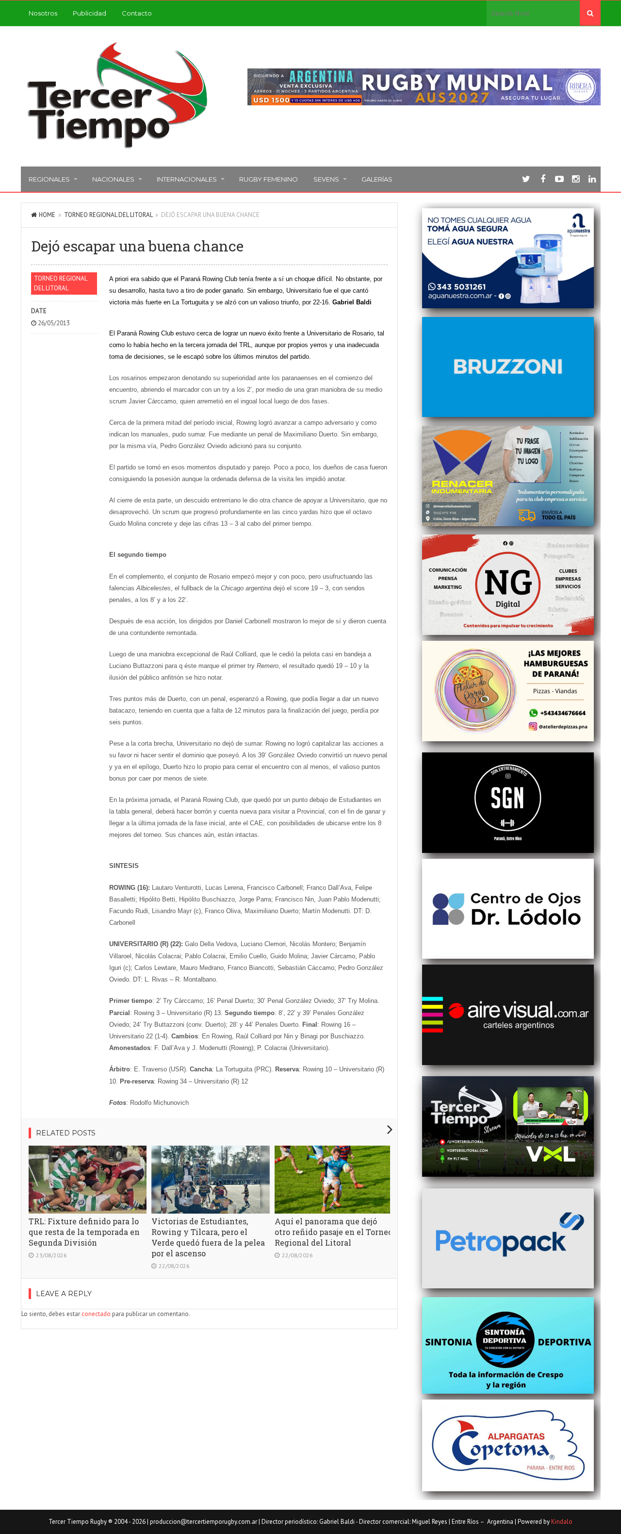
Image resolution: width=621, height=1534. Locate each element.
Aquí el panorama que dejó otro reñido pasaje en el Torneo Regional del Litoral (333, 1232)
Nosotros (43, 13)
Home (47, 215)
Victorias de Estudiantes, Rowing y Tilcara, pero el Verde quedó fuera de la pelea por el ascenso (208, 1237)
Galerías (376, 179)
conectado (96, 1314)
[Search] (590, 13)
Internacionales (187, 179)
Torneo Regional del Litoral (108, 215)
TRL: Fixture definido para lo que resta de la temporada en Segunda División (84, 1232)
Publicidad (89, 13)
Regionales (49, 179)
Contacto (137, 13)
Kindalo (561, 1521)
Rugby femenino (268, 179)
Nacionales (113, 179)
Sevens (326, 179)
